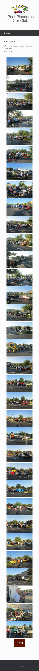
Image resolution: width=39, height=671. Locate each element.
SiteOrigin (22, 667)
